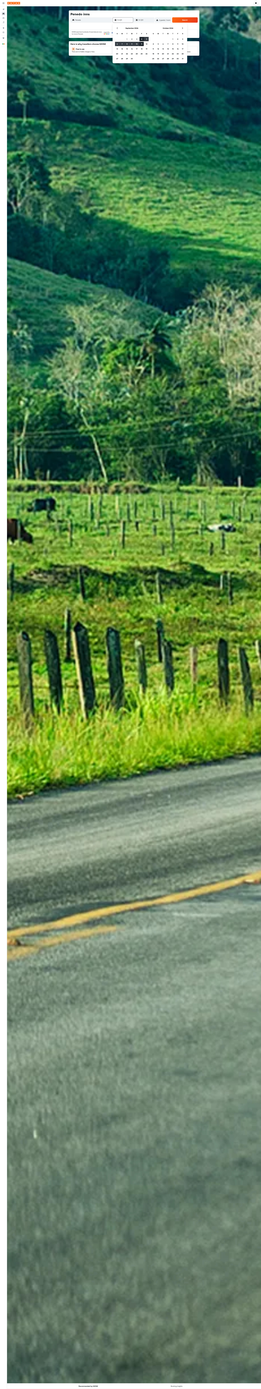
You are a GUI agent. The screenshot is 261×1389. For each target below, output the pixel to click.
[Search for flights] (3, 9)
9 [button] (131, 44)
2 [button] (131, 39)
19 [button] (146, 49)
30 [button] (132, 59)
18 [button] (141, 49)
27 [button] (117, 59)
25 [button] (142, 54)
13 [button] (117, 49)
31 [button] (182, 59)
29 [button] (127, 59)
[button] (3, 3)
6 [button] (117, 44)
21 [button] (122, 54)
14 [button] (122, 49)
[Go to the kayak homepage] (13, 3)
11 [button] (141, 44)
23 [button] (132, 54)
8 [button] (172, 44)
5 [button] (146, 39)
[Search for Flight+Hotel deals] (3, 22)
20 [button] (117, 54)
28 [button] (122, 59)
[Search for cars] (3, 18)
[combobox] (93, 20)
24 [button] (137, 54)
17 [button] (136, 49)
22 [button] (127, 54)
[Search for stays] (3, 14)
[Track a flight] (3, 32)
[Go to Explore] (3, 28)
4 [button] (141, 39)
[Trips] (3, 38)
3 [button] (136, 39)
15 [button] (127, 49)
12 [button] (146, 44)
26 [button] (146, 54)
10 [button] (137, 44)
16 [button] (132, 49)
